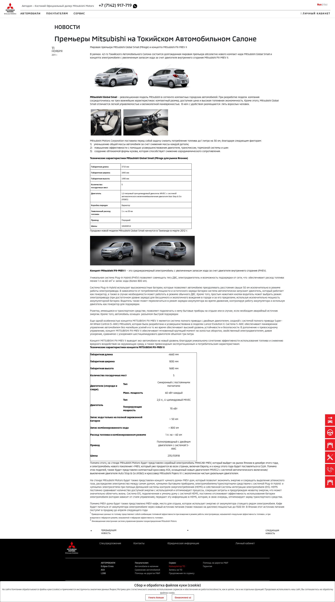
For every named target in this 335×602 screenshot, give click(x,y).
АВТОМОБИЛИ (30, 13)
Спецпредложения (110, 543)
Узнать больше (156, 597)
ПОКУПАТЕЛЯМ (57, 13)
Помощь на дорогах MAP (147, 573)
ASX (103, 569)
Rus (319, 4)
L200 (103, 573)
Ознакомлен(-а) (183, 597)
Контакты (138, 543)
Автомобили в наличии (146, 566)
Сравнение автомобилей (147, 569)
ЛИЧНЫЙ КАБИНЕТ (316, 13)
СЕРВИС (79, 13)
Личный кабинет (245, 543)
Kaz (325, 4)
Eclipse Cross (107, 566)
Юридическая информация (183, 543)
